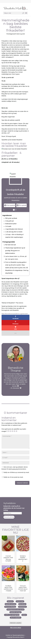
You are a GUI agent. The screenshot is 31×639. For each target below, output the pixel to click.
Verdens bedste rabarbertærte (22, 558)
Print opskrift (10, 205)
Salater (24, 615)
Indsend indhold (22, 483)
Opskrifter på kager (15, 612)
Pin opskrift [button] (22, 205)
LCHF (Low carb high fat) (12, 615)
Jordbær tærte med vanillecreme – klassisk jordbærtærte (8, 590)
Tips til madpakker (15, 617)
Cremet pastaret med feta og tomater (8, 558)
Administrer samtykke (15, 623)
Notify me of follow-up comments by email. (16, 472)
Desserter (10, 601)
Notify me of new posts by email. (13, 477)
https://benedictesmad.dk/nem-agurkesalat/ (15, 313)
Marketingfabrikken (18, 635)
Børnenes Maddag (10, 606)
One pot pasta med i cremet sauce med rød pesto (22, 589)
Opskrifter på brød (11, 604)
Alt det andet (20, 601)
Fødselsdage (22, 606)
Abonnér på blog (9, 517)
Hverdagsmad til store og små (15, 34)
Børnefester (22, 604)
